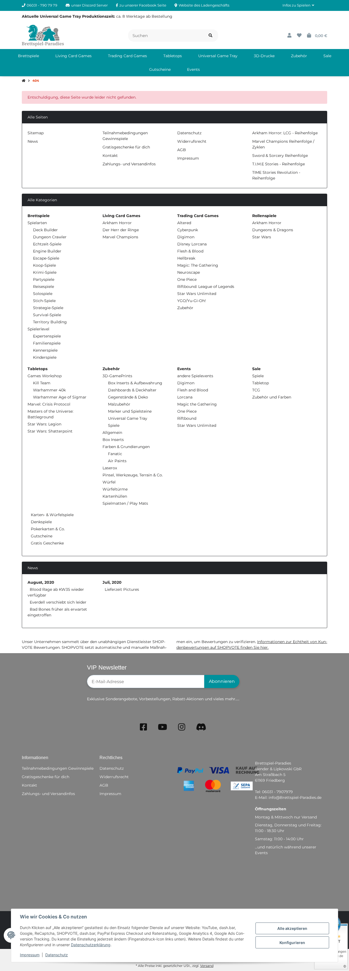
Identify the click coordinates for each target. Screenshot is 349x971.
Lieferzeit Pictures (122, 589)
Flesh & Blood (190, 251)
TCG (256, 390)
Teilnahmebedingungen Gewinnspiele (58, 768)
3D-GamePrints (117, 375)
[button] (298, 5)
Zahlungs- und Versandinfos (129, 164)
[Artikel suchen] (210, 35)
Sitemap (36, 132)
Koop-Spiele (44, 265)
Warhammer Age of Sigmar (59, 397)
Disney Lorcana (192, 244)
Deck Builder (45, 229)
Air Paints (117, 460)
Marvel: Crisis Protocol (49, 404)
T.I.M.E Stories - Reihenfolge (278, 164)
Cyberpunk (187, 229)
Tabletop (260, 383)
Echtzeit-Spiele (47, 244)
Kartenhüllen (115, 496)
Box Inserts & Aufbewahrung (135, 383)
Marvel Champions (120, 237)
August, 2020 (41, 582)
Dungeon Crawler (50, 237)
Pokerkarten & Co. (47, 528)
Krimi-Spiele (44, 272)
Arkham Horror (117, 222)
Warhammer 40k (49, 390)
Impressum (30, 954)
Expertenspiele (47, 336)
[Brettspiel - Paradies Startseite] (43, 35)
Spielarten (37, 222)
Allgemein (112, 432)
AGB (181, 149)
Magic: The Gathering (197, 265)
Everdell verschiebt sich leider (58, 602)
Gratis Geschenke (47, 543)
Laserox (110, 467)
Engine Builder (47, 251)
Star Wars (261, 237)
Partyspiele (43, 279)
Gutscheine (41, 536)
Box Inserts (113, 439)
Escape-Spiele (46, 258)
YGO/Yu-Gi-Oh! (191, 300)
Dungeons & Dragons (272, 229)
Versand (206, 966)
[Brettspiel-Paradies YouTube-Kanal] (162, 727)
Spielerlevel (38, 329)
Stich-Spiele (44, 300)
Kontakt (110, 155)
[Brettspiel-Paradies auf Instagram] (182, 727)
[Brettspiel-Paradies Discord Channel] (201, 727)
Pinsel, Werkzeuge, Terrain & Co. (133, 475)
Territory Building (50, 321)
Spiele (113, 425)
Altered (184, 222)
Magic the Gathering (197, 404)
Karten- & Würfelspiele (52, 514)
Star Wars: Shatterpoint (50, 431)
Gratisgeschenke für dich (126, 147)
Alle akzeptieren (292, 928)
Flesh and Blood (192, 390)
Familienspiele (47, 343)
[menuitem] (28, 56)
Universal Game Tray (127, 418)
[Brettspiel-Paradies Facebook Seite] (143, 727)
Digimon (185, 237)
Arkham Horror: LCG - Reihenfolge (285, 132)
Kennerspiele (45, 350)
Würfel (109, 482)
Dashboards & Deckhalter (132, 390)
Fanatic (115, 453)
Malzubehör (119, 404)
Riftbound (186, 418)
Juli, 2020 (112, 582)
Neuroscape (188, 272)
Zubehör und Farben (271, 397)
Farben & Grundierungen (126, 446)
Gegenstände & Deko (128, 397)
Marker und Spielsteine (130, 411)
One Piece (187, 279)
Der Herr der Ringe (121, 229)
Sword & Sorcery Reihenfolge (280, 155)
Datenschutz (56, 954)
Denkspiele (41, 521)
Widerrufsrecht (191, 141)
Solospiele (42, 293)
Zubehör (185, 307)
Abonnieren (222, 681)
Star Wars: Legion (44, 424)
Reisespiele (43, 286)
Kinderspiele (44, 357)
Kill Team (41, 383)
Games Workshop (45, 375)
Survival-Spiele (47, 314)
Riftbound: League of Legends (205, 286)
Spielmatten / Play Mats (125, 503)
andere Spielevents (195, 375)
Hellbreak (186, 258)
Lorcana (184, 397)
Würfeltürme (115, 489)
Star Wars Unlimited (196, 293)
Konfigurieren (292, 942)
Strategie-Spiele (48, 307)
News (33, 141)
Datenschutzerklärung (90, 944)
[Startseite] (23, 80)
